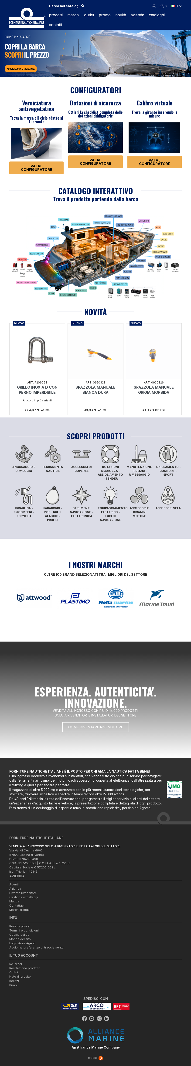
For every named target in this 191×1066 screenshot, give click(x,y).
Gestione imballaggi (23, 897)
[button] (36, 167)
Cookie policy (19, 934)
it (177, 5)
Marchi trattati (19, 909)
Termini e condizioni (24, 930)
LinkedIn (106, 1018)
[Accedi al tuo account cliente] (154, 6)
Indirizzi (14, 981)
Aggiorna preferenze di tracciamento (36, 947)
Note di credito (20, 976)
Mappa (14, 901)
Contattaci (16, 905)
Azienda (15, 888)
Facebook (84, 1018)
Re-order (15, 964)
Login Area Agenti (22, 943)
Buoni (13, 985)
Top (182, 1044)
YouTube (91, 1018)
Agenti (14, 884)
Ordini (13, 972)
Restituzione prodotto (24, 968)
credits (93, 1057)
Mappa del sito (20, 939)
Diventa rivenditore (23, 893)
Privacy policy (19, 926)
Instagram (99, 1018)
